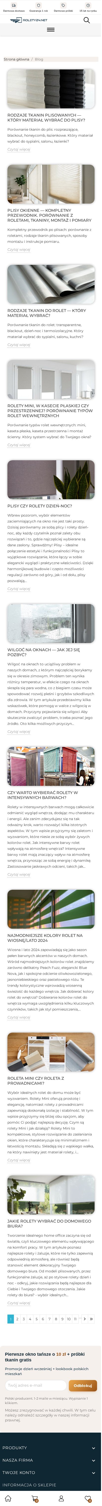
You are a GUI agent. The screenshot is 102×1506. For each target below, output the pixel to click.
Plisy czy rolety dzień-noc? (39, 506)
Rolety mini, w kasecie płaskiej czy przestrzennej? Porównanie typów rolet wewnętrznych (50, 410)
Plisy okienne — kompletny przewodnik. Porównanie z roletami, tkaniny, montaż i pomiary (49, 215)
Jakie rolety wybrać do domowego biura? (49, 1224)
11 (75, 1319)
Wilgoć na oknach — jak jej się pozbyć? (43, 652)
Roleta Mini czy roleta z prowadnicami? (35, 1081)
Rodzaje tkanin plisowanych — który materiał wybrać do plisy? (46, 118)
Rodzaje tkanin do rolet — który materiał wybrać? (46, 313)
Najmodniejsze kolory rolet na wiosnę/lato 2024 (45, 938)
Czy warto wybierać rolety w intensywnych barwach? (42, 795)
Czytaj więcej (18, 149)
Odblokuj (83, 1385)
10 (69, 1319)
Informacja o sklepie (29, 1485)
